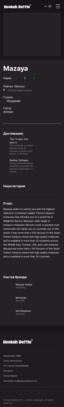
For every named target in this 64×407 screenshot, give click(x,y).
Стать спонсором (12, 360)
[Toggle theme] (50, 6)
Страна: (8, 97)
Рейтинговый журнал (20, 90)
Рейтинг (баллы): (14, 86)
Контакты (8, 370)
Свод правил (10, 375)
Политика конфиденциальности (20, 380)
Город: (7, 108)
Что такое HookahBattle (16, 365)
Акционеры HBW (12, 355)
